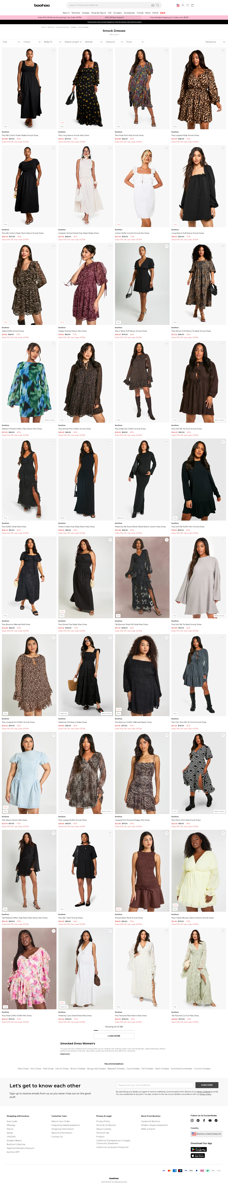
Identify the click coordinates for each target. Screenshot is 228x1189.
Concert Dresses (202, 1069)
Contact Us (57, 1137)
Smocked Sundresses (181, 1069)
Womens (51, 27)
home (43, 27)
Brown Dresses (77, 1069)
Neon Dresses (162, 1069)
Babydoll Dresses (116, 1069)
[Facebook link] (204, 1120)
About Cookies (103, 1129)
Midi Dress (48, 1069)
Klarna (10, 1129)
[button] (178, 5)
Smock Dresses (83, 27)
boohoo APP (13, 1152)
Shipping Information (62, 1129)
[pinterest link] (198, 1120)
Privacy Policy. (206, 1094)
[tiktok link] (216, 1120)
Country (195, 1128)
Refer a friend (148, 1129)
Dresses (73, 27)
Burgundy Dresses (96, 1069)
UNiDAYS (11, 1137)
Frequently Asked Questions (65, 1125)
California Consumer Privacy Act (112, 1147)
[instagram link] (192, 1120)
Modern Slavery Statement (154, 1125)
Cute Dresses (133, 1069)
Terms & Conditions (106, 1125)
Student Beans (14, 1140)
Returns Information (61, 1133)
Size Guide (12, 1121)
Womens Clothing (62, 27)
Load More (114, 1036)
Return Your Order (60, 1121)
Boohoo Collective (16, 1144)
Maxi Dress (23, 1069)
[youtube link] (210, 1120)
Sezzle (10, 1133)
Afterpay (11, 1125)
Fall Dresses (147, 1069)
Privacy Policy (103, 1121)
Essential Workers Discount (20, 1148)
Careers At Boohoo (150, 1121)
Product (100, 1137)
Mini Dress (35, 1069)
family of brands (203, 1092)
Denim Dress (61, 1069)
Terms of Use (102, 1133)
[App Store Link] (199, 1152)
